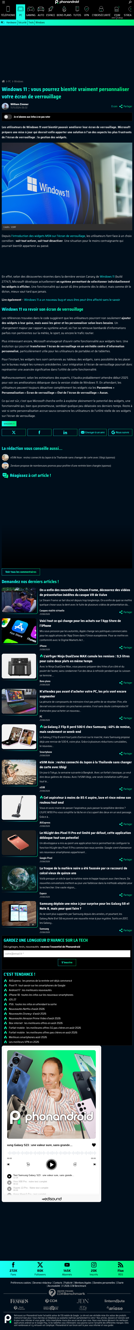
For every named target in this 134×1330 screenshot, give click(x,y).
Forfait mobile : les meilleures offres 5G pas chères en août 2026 (45, 1028)
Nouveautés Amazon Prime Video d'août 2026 (35, 1018)
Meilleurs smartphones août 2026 (28, 1037)
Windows (40, 22)
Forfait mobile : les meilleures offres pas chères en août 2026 (43, 1032)
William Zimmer (19, 104)
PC (20, 15)
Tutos (77, 15)
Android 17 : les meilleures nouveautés (30, 990)
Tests (31, 22)
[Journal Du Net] (83, 1301)
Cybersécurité (101, 15)
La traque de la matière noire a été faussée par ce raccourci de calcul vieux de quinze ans (83, 870)
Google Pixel (46, 858)
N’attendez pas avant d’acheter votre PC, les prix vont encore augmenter (83, 694)
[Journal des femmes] (19, 1301)
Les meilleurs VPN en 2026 (24, 1042)
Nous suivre (122, 432)
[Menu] (3, 2)
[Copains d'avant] (51, 1308)
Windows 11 (107, 276)
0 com (114, 106)
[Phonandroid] (7, 1319)
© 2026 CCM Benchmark (74, 1286)
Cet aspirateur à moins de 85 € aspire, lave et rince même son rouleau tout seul (85, 800)
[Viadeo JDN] (83, 1308)
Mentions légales (83, 1283)
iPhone (43, 646)
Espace (50, 15)
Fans (13, 1272)
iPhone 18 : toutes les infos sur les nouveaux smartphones (41, 995)
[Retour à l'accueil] (67, 2)
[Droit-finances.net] (19, 1308)
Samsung (44, 929)
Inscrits (94, 1272)
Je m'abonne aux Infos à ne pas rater (32, 117)
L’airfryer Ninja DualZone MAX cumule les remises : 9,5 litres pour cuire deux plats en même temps (85, 658)
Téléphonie (8, 15)
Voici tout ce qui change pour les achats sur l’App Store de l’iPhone (80, 623)
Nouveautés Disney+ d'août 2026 (27, 1013)
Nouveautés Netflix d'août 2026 (27, 1009)
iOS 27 (12, 999)
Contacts (58, 1283)
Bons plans (64, 15)
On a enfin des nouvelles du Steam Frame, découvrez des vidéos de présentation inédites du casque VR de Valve (85, 592)
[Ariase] (115, 1308)
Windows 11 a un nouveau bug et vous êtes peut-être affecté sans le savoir (72, 299)
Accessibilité (54, 1286)
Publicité (68, 1283)
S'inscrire (67, 962)
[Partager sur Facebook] (40, 432)
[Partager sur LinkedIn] (65, 432)
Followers (40, 1272)
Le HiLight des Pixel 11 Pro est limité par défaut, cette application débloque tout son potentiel (85, 835)
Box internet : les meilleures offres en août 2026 (36, 1023)
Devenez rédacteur (42, 1283)
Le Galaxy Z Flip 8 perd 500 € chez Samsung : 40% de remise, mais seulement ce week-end (85, 729)
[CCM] (51, 1301)
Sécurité (22, 22)
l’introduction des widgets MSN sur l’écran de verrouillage (48, 235)
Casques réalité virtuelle (52, 611)
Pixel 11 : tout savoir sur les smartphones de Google (37, 985)
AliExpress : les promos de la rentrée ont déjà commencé (40, 981)
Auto (41, 15)
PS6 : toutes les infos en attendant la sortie (33, 1004)
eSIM (116, 16)
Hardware (11, 22)
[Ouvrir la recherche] (130, 2)
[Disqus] (67, 524)
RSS (121, 1272)
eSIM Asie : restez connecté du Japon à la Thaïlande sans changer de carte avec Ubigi (86, 764)
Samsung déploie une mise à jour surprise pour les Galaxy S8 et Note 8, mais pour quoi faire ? (84, 906)
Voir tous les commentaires (20, 572)
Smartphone (46, 752)
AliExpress (45, 823)
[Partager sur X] (14, 432)
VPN (86, 15)
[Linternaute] (115, 1301)
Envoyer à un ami (95, 432)
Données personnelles (104, 1283)
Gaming (30, 15)
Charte (120, 1283)
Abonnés (67, 1272)
